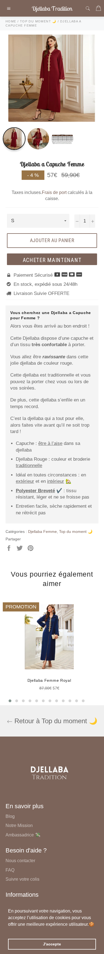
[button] (9, 931)
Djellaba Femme (42, 531)
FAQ (10, 870)
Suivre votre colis (22, 879)
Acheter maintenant (52, 260)
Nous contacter (20, 860)
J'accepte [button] (52, 944)
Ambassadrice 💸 (23, 835)
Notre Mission (19, 825)
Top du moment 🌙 (75, 531)
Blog (10, 816)
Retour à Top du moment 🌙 (54, 721)
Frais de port (54, 192)
